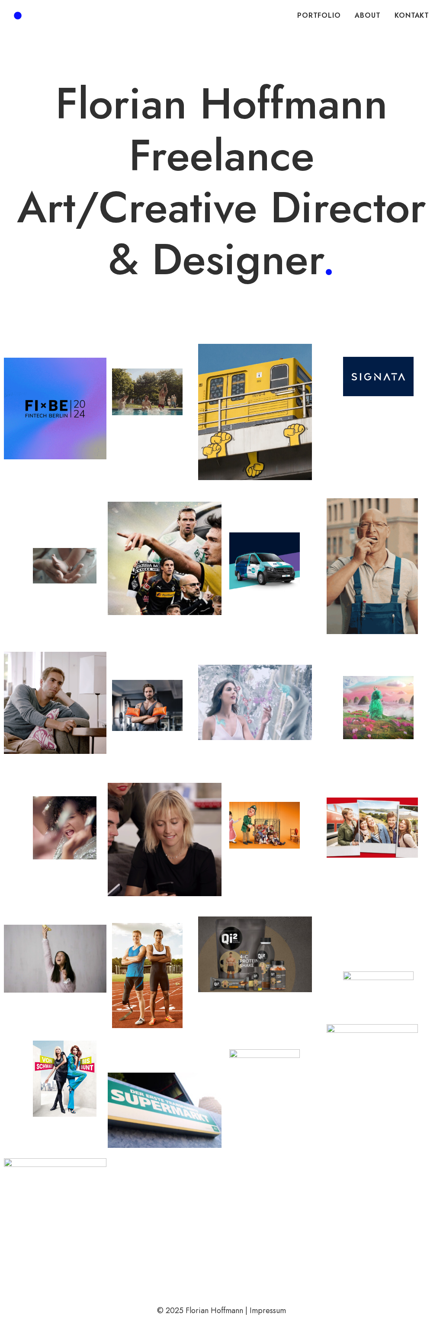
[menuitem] (322, 15)
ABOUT (367, 15)
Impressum (268, 1310)
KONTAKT (412, 15)
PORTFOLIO (318, 15)
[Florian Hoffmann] (18, 15)
